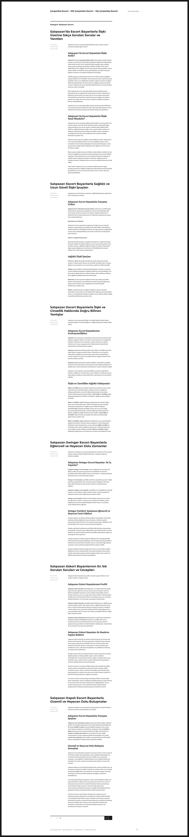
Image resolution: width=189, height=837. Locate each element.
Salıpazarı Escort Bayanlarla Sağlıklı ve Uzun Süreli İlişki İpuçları (80, 185)
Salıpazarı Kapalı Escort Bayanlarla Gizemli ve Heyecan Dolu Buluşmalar (78, 699)
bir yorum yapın (54, 48)
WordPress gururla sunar (90, 829)
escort (51, 829)
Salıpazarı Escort (54, 46)
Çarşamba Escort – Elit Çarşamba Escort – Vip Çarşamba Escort (84, 11)
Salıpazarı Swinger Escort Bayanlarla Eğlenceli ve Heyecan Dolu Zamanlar (78, 444)
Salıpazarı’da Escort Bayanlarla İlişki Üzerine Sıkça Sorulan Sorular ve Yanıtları (78, 35)
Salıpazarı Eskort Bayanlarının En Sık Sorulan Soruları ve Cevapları (78, 568)
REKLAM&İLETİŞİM (133, 11)
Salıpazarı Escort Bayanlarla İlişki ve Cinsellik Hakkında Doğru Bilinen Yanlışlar (77, 310)
